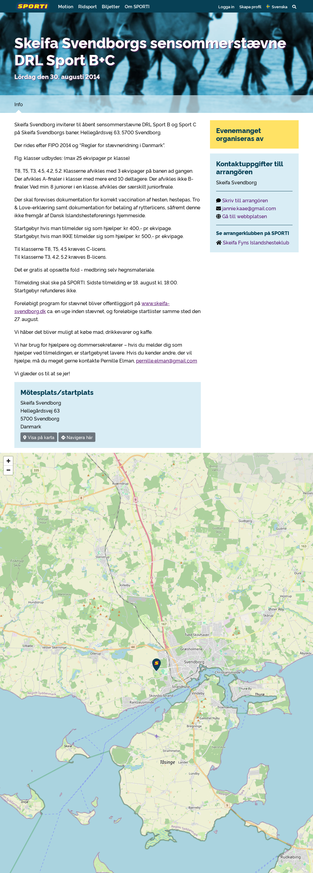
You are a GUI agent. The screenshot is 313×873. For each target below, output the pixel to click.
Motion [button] (65, 6)
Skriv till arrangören (245, 200)
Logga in (226, 6)
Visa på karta (40, 437)
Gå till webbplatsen (244, 216)
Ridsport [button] (87, 6)
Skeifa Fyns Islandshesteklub (256, 242)
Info (18, 104)
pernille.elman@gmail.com (166, 360)
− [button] (8, 470)
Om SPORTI (137, 6)
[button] (277, 6)
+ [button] (8, 461)
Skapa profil (250, 6)
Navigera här (79, 437)
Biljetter (111, 6)
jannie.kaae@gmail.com (249, 208)
